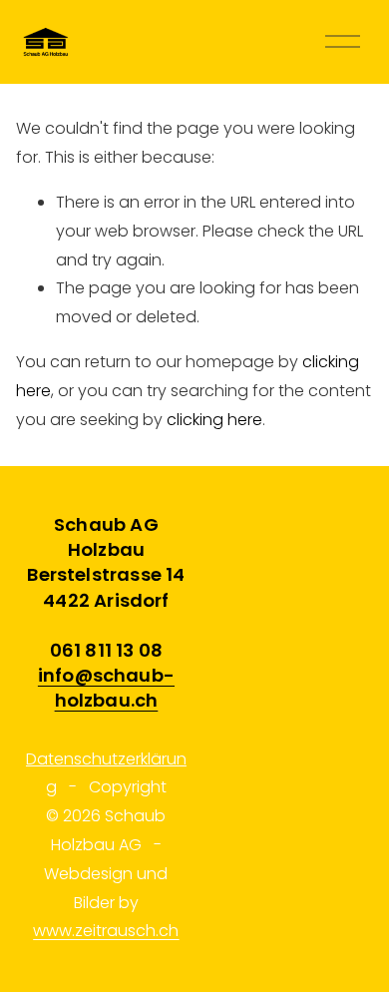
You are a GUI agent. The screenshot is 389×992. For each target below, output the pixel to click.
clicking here (214, 419)
